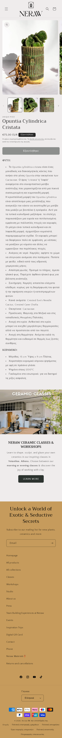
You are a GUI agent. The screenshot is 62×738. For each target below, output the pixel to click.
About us (11, 599)
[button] (6, 8)
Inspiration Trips (14, 627)
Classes (10, 577)
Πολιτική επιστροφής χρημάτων (25, 725)
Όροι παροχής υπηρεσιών (22, 730)
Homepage (12, 555)
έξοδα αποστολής (37, 139)
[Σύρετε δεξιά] (58, 105)
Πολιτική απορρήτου (50, 725)
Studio (9, 591)
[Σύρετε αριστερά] (3, 105)
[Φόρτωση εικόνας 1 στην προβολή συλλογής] (15, 105)
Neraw (25, 721)
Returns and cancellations (19, 663)
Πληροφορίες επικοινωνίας (32, 734)
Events (9, 620)
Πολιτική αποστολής (45, 730)
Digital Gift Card (14, 635)
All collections (13, 570)
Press (9, 606)
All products (12, 563)
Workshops (12, 584)
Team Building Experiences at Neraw (25, 613)
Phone (9, 649)
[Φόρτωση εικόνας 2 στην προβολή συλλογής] (31, 105)
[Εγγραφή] (51, 543)
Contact (10, 642)
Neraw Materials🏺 (16, 656)
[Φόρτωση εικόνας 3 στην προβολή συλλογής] (47, 105)
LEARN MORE (31, 478)
